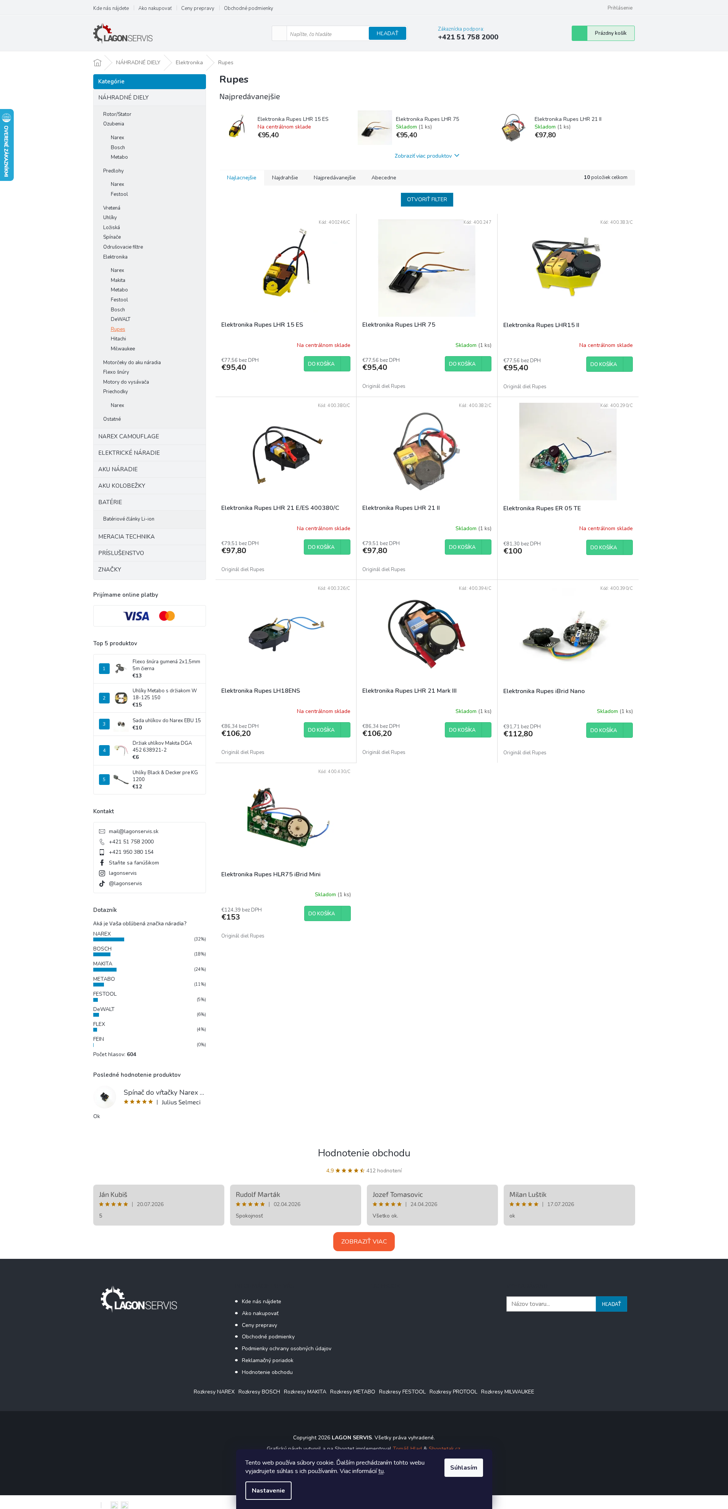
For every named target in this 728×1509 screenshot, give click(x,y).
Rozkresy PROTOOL (453, 1391)
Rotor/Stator (117, 114)
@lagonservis (125, 883)
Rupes (118, 329)
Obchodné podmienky (248, 8)
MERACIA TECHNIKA (126, 536)
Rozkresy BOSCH (259, 1391)
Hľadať (387, 33)
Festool (119, 194)
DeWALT (120, 319)
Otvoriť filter (427, 199)
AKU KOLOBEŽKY (121, 486)
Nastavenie (268, 1490)
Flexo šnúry (116, 372)
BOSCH (102, 948)
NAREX (102, 934)
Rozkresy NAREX (214, 1391)
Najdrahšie (285, 177)
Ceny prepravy (197, 8)
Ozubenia (113, 123)
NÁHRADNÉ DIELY (123, 97)
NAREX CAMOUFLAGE (128, 436)
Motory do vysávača (126, 382)
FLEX (99, 1024)
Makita (118, 280)
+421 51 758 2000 (131, 841)
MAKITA (102, 963)
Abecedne (383, 177)
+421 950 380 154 (131, 852)
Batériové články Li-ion (128, 519)
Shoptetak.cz (444, 1448)
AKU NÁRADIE (118, 469)
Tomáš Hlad (407, 1448)
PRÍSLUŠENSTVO (121, 553)
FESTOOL (105, 994)
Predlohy (113, 171)
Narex (117, 137)
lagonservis (123, 873)
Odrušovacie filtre (123, 247)
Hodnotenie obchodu (364, 1153)
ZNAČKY (109, 569)
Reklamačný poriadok (267, 1360)
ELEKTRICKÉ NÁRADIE (129, 453)
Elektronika (115, 257)
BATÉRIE (110, 502)
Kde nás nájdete (111, 8)
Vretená (111, 208)
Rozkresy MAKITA (305, 1391)
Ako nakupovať (155, 8)
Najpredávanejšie (335, 177)
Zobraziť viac (364, 1241)
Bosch (118, 147)
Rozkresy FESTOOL (402, 1391)
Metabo (119, 157)
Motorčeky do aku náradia (132, 362)
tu (381, 1471)
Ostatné (112, 419)
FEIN (98, 1039)
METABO (104, 979)
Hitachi (118, 338)
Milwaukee (123, 348)
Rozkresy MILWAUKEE (507, 1391)
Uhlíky (110, 217)
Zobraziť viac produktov (423, 155)
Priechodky (115, 391)
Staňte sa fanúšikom (134, 862)
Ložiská (111, 227)
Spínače (112, 237)
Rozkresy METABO (352, 1391)
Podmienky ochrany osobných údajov (286, 1348)
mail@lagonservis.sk (134, 831)
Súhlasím (463, 1467)
